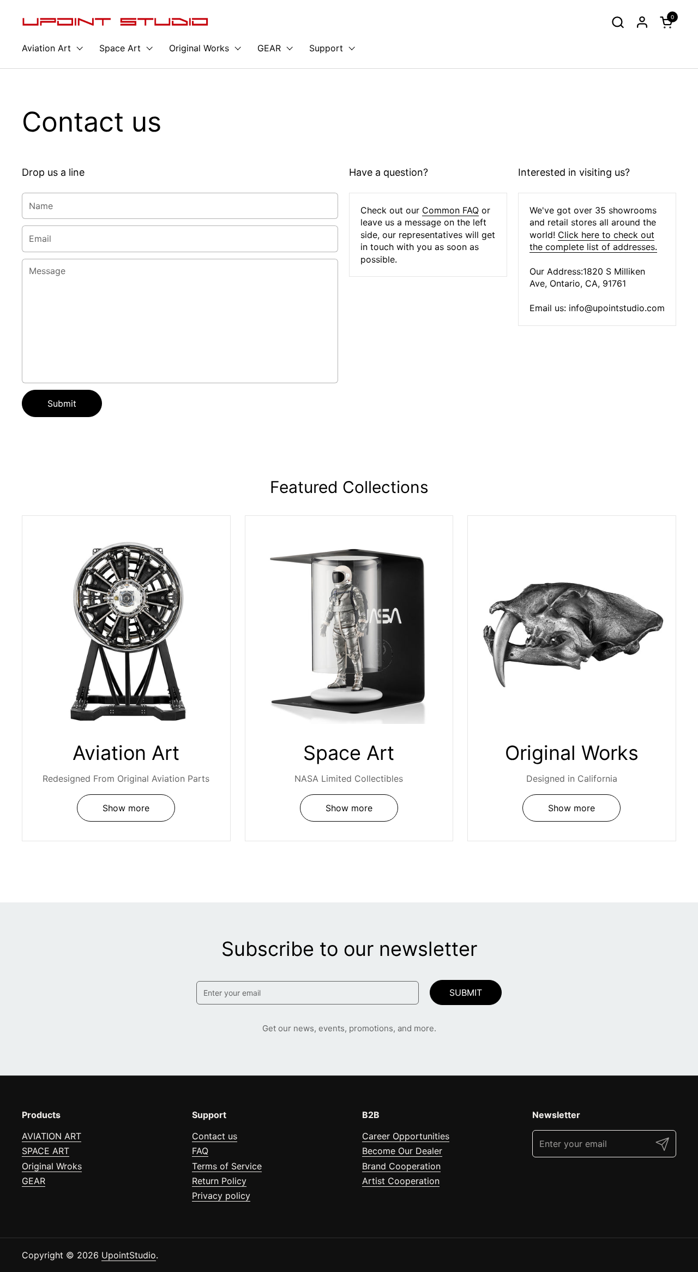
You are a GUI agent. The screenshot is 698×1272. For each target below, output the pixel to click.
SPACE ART (45, 1150)
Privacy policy (221, 1195)
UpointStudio (128, 1255)
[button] (617, 22)
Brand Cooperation (401, 1166)
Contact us (214, 1136)
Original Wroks (52, 1166)
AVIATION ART (51, 1136)
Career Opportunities (405, 1136)
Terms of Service (227, 1166)
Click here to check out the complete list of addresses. (593, 240)
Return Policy (219, 1180)
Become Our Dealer (402, 1150)
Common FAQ (450, 210)
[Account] (642, 22)
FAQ (200, 1150)
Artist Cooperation (401, 1180)
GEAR (33, 1180)
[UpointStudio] (115, 21)
